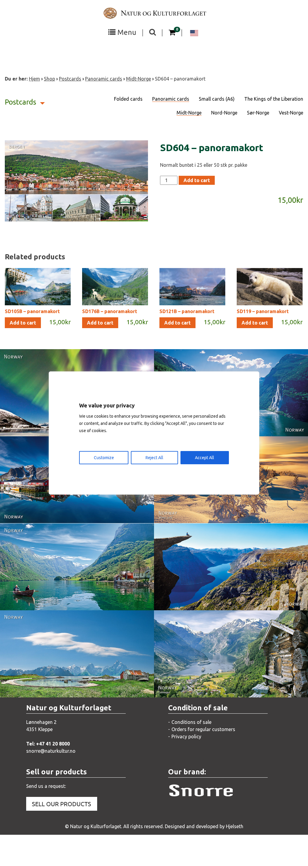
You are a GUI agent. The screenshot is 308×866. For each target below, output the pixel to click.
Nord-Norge (224, 112)
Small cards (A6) (217, 99)
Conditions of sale (191, 722)
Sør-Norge (258, 112)
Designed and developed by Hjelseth (204, 826)
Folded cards (128, 99)
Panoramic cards (103, 78)
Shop (49, 78)
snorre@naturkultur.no (50, 751)
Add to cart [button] (23, 322)
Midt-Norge (138, 78)
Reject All (154, 457)
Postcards (70, 78)
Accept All (204, 457)
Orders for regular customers (203, 729)
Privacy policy (186, 736)
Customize (104, 457)
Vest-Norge (291, 112)
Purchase (258, 425)
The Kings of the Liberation (273, 99)
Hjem (34, 78)
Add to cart (196, 180)
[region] (154, 433)
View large (39, 425)
